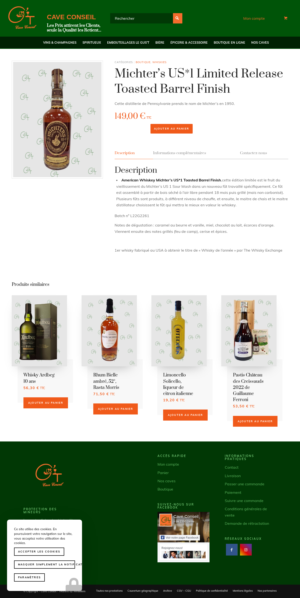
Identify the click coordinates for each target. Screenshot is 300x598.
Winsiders (79, 591)
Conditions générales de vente (246, 511)
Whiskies (159, 62)
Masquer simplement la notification (46, 564)
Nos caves (167, 481)
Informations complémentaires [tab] (179, 153)
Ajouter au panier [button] (45, 402)
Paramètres (29, 577)
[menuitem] (59, 42)
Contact (232, 467)
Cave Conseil (186, 516)
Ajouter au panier (171, 128)
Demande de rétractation (247, 523)
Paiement (233, 492)
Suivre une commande (244, 500)
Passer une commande (244, 484)
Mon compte (254, 18)
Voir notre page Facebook (182, 537)
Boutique (143, 62)
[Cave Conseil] (22, 18)
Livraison (233, 475)
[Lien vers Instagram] (246, 550)
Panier (163, 472)
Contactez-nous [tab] (253, 153)
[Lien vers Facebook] (231, 550)
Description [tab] (125, 153)
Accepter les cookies (39, 551)
